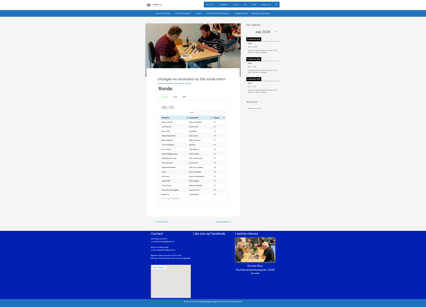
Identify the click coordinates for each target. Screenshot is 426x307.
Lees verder (255, 273)
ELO (175, 97)
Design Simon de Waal (220, 302)
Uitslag (216, 118)
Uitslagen (165, 97)
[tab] (165, 97)
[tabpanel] (193, 153)
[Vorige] (249, 31)
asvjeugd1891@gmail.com (166, 250)
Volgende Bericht (223, 222)
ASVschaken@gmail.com (164, 242)
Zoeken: (192, 113)
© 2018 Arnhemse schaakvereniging (197, 302)
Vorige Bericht (161, 222)
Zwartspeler (194, 118)
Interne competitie (166, 83)
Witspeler (165, 118)
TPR (184, 97)
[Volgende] (276, 31)
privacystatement (235, 302)
